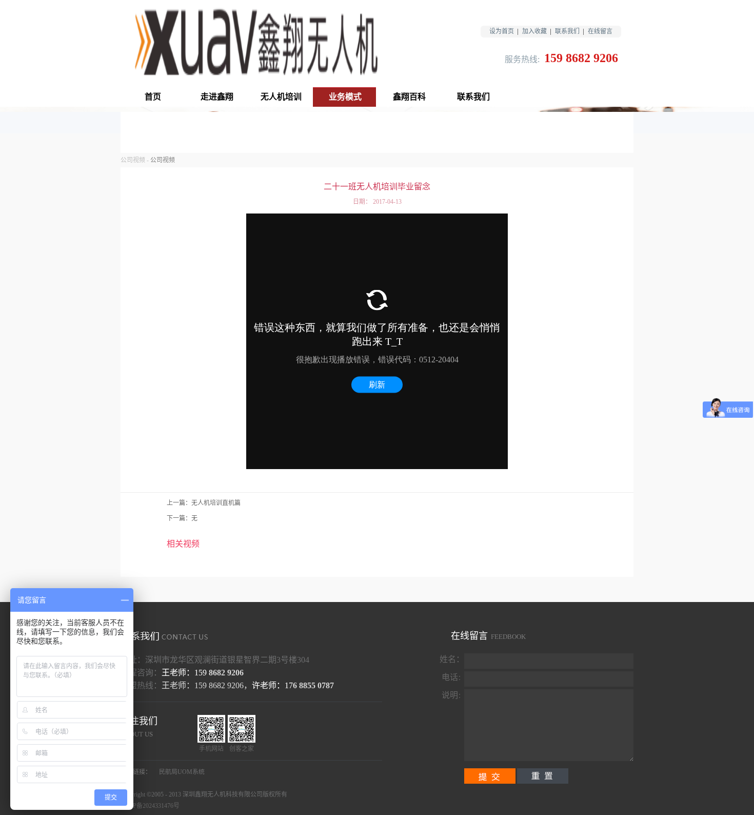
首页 (153, 96)
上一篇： (204, 503)
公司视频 (133, 160)
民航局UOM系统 (182, 771)
